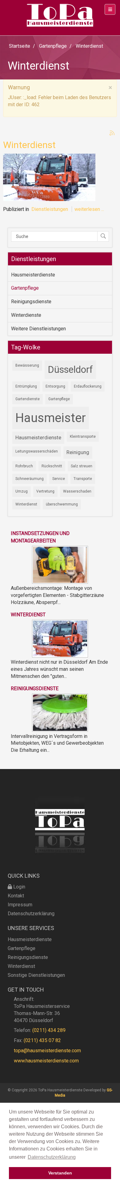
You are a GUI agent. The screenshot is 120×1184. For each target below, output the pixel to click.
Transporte (83, 479)
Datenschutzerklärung (31, 913)
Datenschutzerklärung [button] (52, 1157)
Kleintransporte (83, 436)
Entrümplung (26, 386)
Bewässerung (27, 365)
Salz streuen (81, 466)
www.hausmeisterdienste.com (46, 1061)
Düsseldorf (70, 369)
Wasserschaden (77, 491)
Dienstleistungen (49, 209)
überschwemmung (62, 504)
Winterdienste (26, 315)
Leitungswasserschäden (36, 451)
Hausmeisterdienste (33, 275)
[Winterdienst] (49, 177)
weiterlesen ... (89, 209)
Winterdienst (29, 144)
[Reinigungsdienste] (60, 712)
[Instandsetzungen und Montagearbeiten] (60, 564)
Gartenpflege (25, 288)
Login (18, 887)
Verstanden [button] (60, 1172)
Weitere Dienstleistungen (38, 329)
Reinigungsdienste (31, 301)
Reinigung (77, 452)
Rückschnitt (52, 466)
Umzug (21, 491)
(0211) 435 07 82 (42, 1040)
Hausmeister (50, 418)
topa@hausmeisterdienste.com (47, 1050)
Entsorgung (55, 386)
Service (58, 479)
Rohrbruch (24, 466)
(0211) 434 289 (49, 1030)
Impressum (20, 905)
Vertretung (45, 491)
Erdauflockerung (88, 386)
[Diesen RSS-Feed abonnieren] (112, 133)
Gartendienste (27, 399)
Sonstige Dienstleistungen (36, 975)
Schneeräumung (29, 479)
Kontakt (16, 896)
